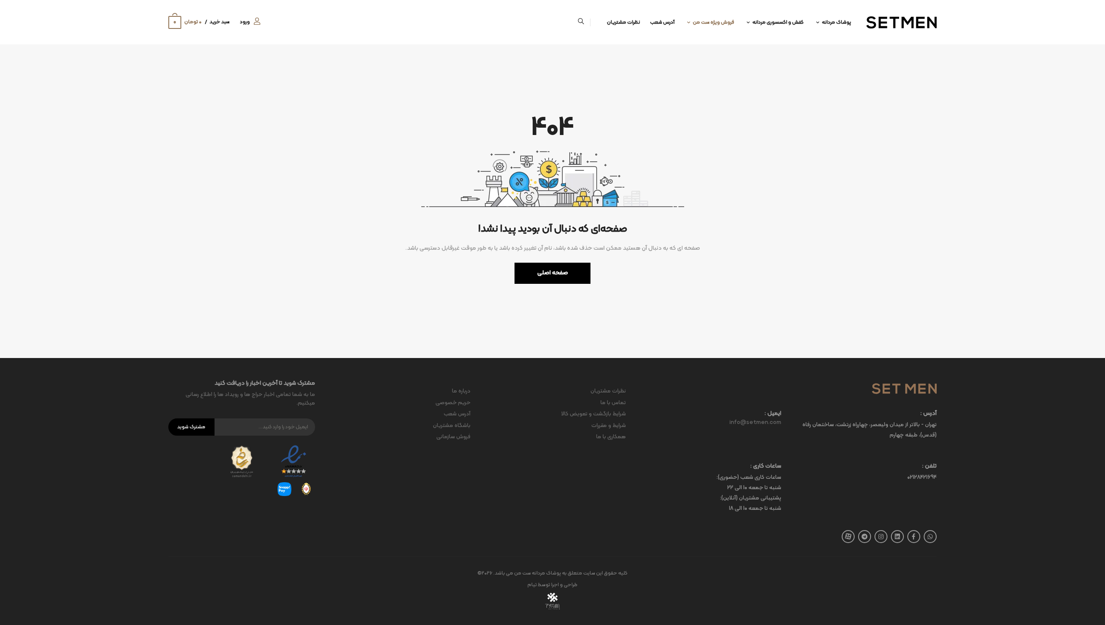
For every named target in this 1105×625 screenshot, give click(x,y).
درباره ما (461, 391)
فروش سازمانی (453, 437)
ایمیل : (772, 414)
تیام (532, 585)
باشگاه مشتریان (451, 425)
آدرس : (928, 414)
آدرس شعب (662, 22)
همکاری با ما (611, 437)
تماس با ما (613, 403)
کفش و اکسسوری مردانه (778, 22)
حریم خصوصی (453, 403)
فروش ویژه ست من (713, 22)
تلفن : (929, 466)
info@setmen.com (755, 422)
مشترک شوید (191, 427)
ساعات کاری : (765, 466)
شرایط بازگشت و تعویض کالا (593, 414)
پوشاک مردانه (836, 22)
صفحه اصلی (552, 272)
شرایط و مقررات (608, 425)
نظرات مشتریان (623, 22)
